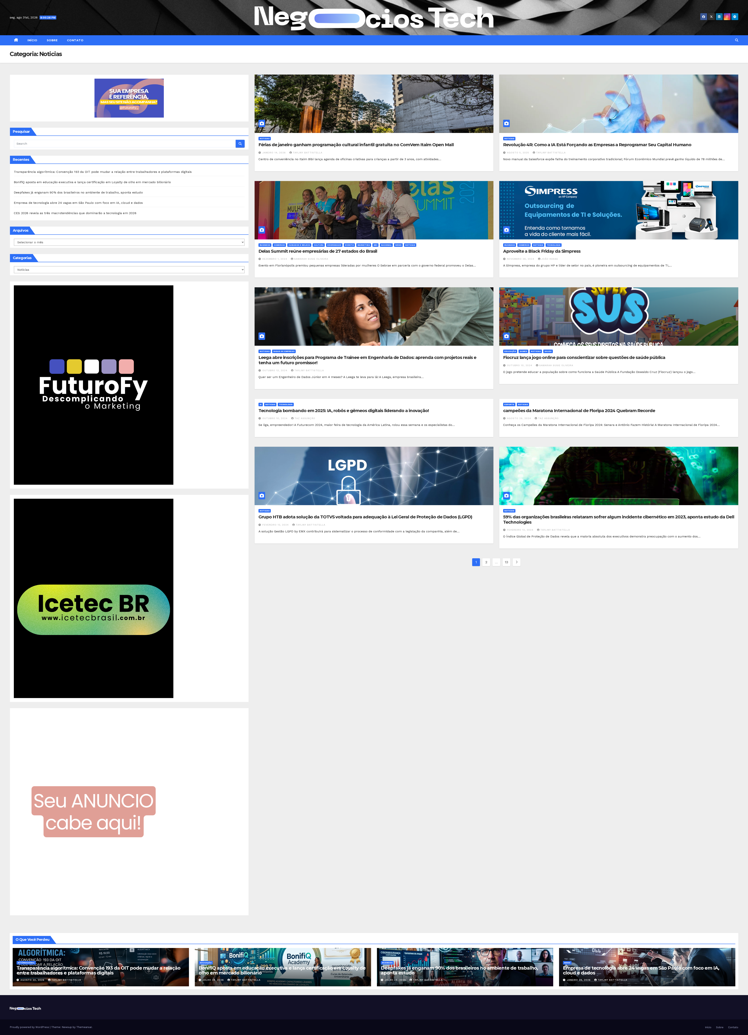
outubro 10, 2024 (520, 365)
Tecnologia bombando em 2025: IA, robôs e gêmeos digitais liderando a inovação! (343, 410)
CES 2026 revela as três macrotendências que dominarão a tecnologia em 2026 (75, 213)
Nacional (386, 245)
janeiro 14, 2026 (274, 152)
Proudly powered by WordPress (30, 1027)
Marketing (363, 245)
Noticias (265, 138)
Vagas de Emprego (284, 351)
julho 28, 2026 (214, 980)
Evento (349, 245)
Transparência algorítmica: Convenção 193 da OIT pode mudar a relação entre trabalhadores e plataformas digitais (103, 172)
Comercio (279, 245)
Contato (74, 40)
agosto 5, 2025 (518, 152)
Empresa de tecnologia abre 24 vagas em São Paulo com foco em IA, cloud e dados (78, 203)
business (265, 245)
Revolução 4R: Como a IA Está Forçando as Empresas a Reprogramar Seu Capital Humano (597, 144)
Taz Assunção (305, 418)
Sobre (51, 40)
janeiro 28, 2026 (579, 980)
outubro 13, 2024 (275, 370)
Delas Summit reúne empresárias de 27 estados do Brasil (317, 251)
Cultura (319, 245)
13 (506, 562)
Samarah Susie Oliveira (311, 259)
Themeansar (84, 1027)
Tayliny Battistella (307, 152)
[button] (736, 40)
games (523, 351)
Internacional (26, 963)
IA (261, 404)
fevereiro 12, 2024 (276, 524)
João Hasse (549, 259)
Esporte (509, 404)
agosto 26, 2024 (519, 418)
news (398, 245)
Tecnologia (553, 245)
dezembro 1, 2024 (275, 259)
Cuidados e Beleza (299, 245)
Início (32, 40)
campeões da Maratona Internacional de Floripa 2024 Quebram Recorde (579, 410)
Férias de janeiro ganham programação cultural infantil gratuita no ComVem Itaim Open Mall (356, 144)
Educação (510, 351)
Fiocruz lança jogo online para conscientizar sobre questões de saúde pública (584, 357)
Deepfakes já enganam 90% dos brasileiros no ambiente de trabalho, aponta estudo (78, 192)
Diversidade (334, 245)
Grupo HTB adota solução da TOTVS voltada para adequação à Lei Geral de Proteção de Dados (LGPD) (365, 517)
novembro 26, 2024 (521, 259)
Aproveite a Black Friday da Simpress (541, 251)
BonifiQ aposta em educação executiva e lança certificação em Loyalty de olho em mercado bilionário (92, 182)
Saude (548, 351)
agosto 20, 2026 (32, 980)
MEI (375, 245)
